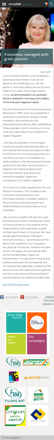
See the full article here (16, 284)
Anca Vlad (20, 4)
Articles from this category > (48, 300)
